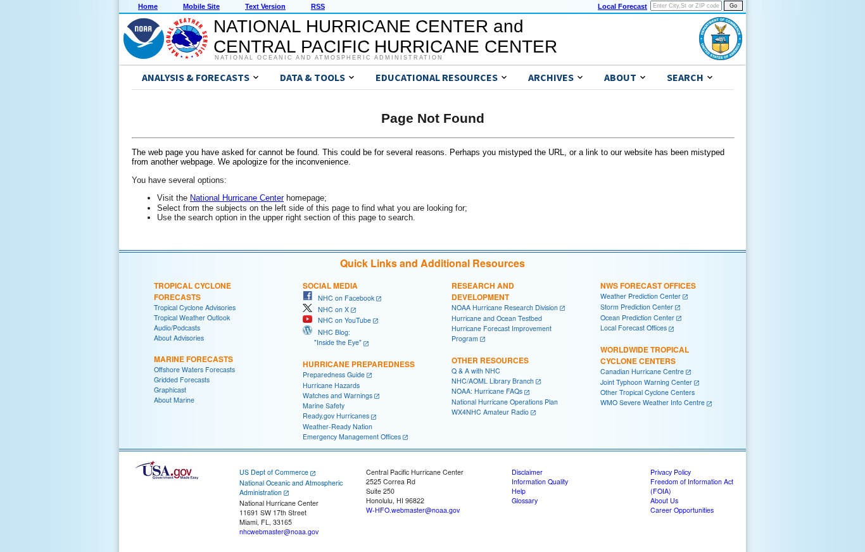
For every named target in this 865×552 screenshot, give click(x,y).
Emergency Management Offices (352, 436)
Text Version (265, 6)
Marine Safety (323, 405)
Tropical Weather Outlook (192, 317)
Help (519, 491)
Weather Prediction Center (640, 296)
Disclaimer (527, 472)
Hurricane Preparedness (359, 364)
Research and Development (482, 291)
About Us (664, 500)
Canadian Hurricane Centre (642, 371)
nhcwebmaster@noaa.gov (279, 531)
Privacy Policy (670, 472)
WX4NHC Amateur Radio (490, 412)
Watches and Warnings (337, 395)
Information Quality (540, 481)
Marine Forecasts (193, 359)
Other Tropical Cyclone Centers (647, 392)
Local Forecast (622, 6)
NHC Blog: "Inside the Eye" (332, 337)
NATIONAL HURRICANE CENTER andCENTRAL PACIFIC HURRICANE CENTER (385, 36)
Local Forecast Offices (633, 327)
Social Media (330, 285)
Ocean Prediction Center (637, 317)
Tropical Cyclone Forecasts (192, 291)
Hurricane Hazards (331, 385)
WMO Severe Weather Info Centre (652, 402)
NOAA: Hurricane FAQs (486, 391)
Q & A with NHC (475, 370)
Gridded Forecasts (182, 379)
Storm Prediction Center (636, 306)
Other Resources (490, 360)
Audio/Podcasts (177, 327)
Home (148, 6)
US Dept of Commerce (273, 472)
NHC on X (330, 309)
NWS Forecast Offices (648, 285)
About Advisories (179, 337)
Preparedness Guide (334, 374)
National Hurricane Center (237, 198)
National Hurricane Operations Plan (504, 401)
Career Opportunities (682, 510)
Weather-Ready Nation (337, 426)
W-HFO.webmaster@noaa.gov (413, 510)
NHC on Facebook (343, 298)
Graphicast (170, 389)
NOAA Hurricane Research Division (504, 307)
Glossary (525, 500)
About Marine (174, 400)
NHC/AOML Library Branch (492, 381)
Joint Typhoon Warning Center (646, 382)
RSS (318, 6)
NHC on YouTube (341, 320)
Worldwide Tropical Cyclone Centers (644, 355)
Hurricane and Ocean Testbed (496, 318)
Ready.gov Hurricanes (336, 415)
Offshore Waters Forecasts (194, 369)
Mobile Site (201, 6)
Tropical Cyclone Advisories (195, 307)
